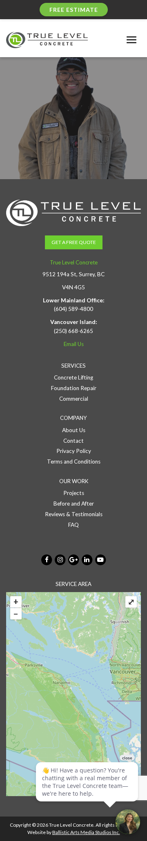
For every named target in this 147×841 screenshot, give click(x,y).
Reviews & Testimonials (73, 514)
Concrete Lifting (73, 377)
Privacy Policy (73, 451)
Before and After (73, 503)
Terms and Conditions (73, 461)
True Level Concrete (74, 262)
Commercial (73, 398)
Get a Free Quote (73, 242)
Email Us (74, 344)
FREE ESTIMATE (73, 9)
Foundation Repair (73, 388)
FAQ (73, 524)
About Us (73, 430)
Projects (73, 493)
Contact (73, 440)
